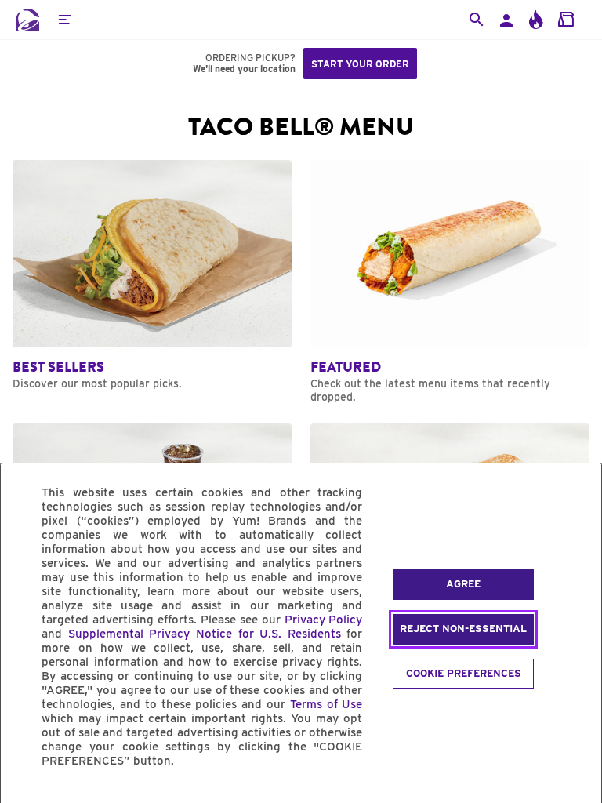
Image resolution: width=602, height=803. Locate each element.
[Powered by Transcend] (26, 796)
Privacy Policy (324, 619)
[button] (64, 19)
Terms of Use (326, 704)
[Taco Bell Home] (27, 20)
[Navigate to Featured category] (449, 282)
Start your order (360, 64)
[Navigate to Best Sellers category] (152, 275)
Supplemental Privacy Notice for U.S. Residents (204, 634)
